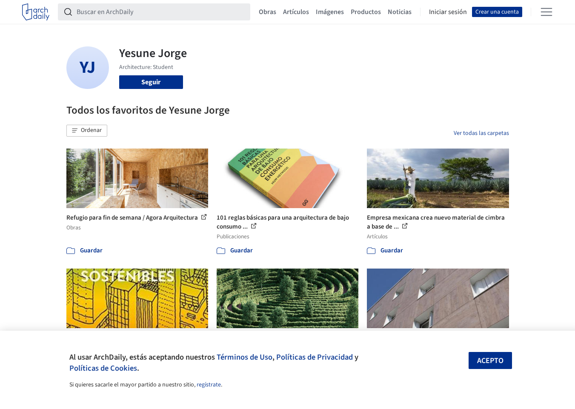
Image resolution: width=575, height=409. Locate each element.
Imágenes (330, 12)
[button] (86, 131)
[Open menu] (546, 12)
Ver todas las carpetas (481, 133)
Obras (267, 12)
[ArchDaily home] (35, 11)
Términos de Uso (244, 357)
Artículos (296, 12)
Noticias (400, 12)
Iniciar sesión (448, 12)
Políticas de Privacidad (314, 357)
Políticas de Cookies (103, 368)
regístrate (209, 384)
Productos (366, 12)
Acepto (490, 360)
